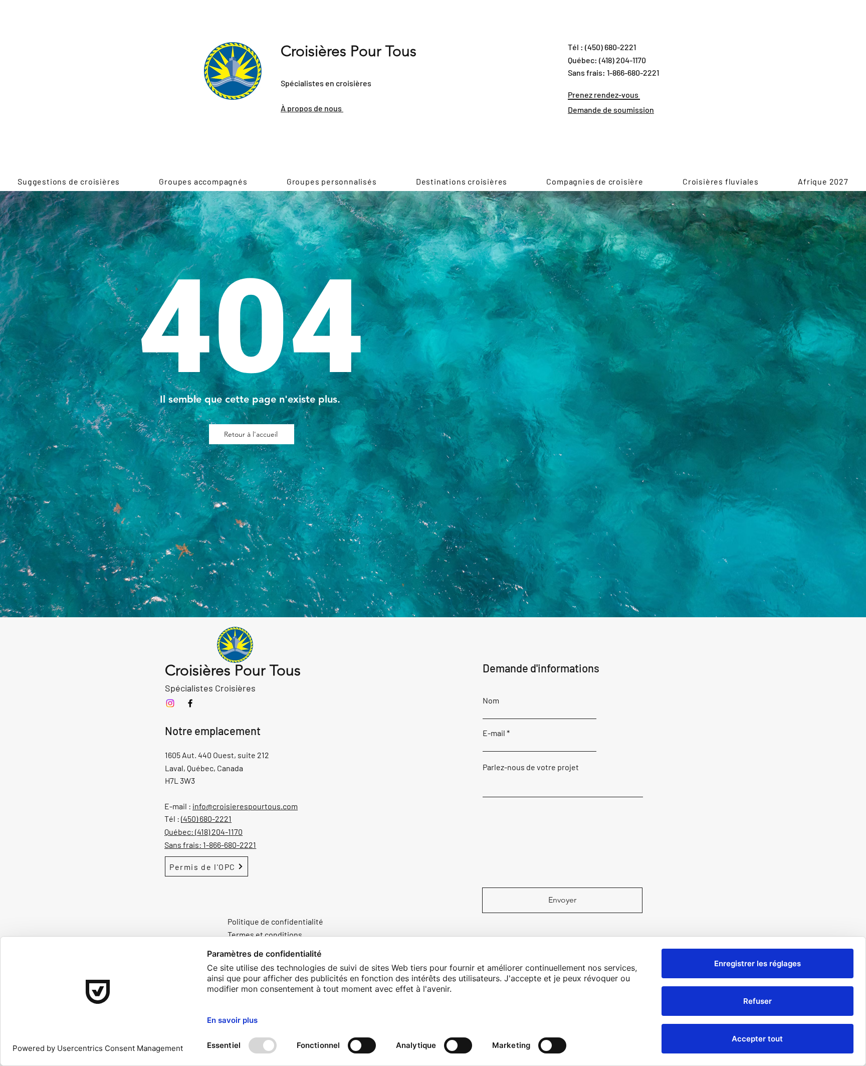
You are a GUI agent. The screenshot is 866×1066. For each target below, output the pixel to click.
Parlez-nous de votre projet (531, 767)
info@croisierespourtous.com (245, 806)
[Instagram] (170, 703)
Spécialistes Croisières (210, 687)
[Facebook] (190, 703)
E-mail (494, 733)
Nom (491, 700)
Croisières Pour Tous (348, 51)
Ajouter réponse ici (649, 691)
